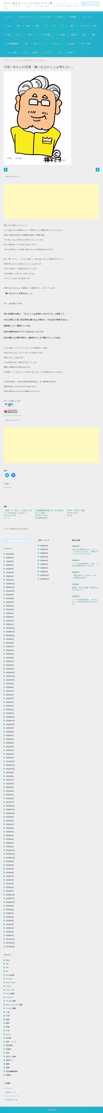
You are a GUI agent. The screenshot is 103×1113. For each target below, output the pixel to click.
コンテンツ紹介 (45, 17)
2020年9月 (10, 817)
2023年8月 (10, 687)
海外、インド (39, 44)
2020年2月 (10, 843)
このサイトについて (25, 17)
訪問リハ (31, 35)
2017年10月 (10, 947)
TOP (5, 60)
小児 (24, 52)
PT (63, 26)
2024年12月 (10, 628)
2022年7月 (10, 735)
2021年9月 (10, 772)
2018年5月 (10, 921)
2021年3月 (10, 795)
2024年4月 (10, 658)
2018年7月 (10, 913)
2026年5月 (10, 565)
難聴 (93, 35)
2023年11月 (10, 676)
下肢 (18, 26)
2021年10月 (10, 769)
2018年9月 (10, 906)
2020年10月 (10, 813)
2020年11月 (10, 810)
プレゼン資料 (12, 52)
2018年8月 (10, 910)
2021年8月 (10, 776)
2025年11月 (10, 587)
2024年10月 (10, 635)
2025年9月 (10, 595)
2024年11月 (10, 632)
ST (46, 26)
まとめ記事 (70, 44)
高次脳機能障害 (12, 44)
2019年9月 (10, 861)
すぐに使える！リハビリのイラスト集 (28, 3)
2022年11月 (10, 721)
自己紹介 (60, 17)
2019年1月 (10, 891)
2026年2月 (10, 576)
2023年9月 (10, 684)
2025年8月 (10, 598)
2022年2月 (10, 754)
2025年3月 (10, 617)
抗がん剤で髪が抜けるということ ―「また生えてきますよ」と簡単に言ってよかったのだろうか (85, 551)
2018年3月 (10, 928)
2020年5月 (10, 832)
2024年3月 (10, 661)
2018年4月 (10, 924)
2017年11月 (10, 943)
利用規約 (73, 17)
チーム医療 (61, 35)
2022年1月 (10, 758)
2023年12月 (10, 673)
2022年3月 (10, 750)
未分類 (70, 52)
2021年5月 (10, 787)
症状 (84, 35)
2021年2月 (10, 798)
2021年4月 (10, 791)
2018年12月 (10, 895)
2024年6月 (10, 650)
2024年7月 (10, 647)
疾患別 (35, 52)
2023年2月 (10, 710)
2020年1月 (10, 847)
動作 (72, 26)
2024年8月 (10, 643)
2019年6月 (10, 873)
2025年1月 (10, 624)
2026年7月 (10, 558)
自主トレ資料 (86, 44)
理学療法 (9, 1045)
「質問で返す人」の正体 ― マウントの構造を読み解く (85, 577)
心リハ (19, 35)
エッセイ (47, 52)
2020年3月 (10, 839)
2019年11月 (10, 854)
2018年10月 (10, 902)
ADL (26, 44)
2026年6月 (10, 561)
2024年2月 (10, 665)
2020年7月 (10, 824)
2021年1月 (10, 802)
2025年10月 (10, 591)
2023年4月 (10, 702)
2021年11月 (10, 765)
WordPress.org (11, 1100)
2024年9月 (10, 639)
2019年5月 (10, 876)
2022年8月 (10, 732)
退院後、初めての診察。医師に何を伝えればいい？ (85, 589)
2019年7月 (10, 869)
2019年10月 (10, 858)
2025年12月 (10, 584)
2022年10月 (10, 724)
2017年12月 (10, 939)
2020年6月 (10, 828)
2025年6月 (10, 606)
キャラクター (55, 44)
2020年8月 (10, 821)
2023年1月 (10, 713)
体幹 (27, 26)
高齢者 (73, 35)
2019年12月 (10, 850)
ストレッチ (87, 17)
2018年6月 (10, 917)
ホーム (9, 17)
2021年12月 (10, 761)
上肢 (8, 26)
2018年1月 (10, 935)
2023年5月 (10, 698)
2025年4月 (10, 613)
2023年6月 (10, 695)
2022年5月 (10, 743)
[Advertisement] (51, 201)
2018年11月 (10, 898)
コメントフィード (12, 1096)
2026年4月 (10, 569)
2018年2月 (10, 932)
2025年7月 (10, 602)
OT (55, 26)
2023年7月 (10, 691)
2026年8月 (10, 554)
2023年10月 (10, 680)
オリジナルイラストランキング (12, 415)
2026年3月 (10, 572)
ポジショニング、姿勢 (88, 26)
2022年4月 (10, 747)
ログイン (9, 1089)
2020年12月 (10, 806)
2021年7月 (10, 780)
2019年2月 (10, 887)
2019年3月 (10, 884)
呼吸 (8, 35)
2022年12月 (10, 717)
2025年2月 (10, 621)
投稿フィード (11, 1092)
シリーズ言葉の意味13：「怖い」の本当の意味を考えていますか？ (85, 565)
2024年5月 (10, 654)
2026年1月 (10, 580)
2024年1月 (10, 669)
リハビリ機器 (45, 35)
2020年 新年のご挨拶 (76, 510)
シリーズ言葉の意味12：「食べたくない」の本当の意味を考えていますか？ (85, 602)
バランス (9, 997)
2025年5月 (10, 609)
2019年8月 (10, 865)
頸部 (37, 26)
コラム (59, 52)
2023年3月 (10, 706)
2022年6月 (10, 739)
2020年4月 (10, 836)
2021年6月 (10, 784)
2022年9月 (10, 728)
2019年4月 (10, 880)
